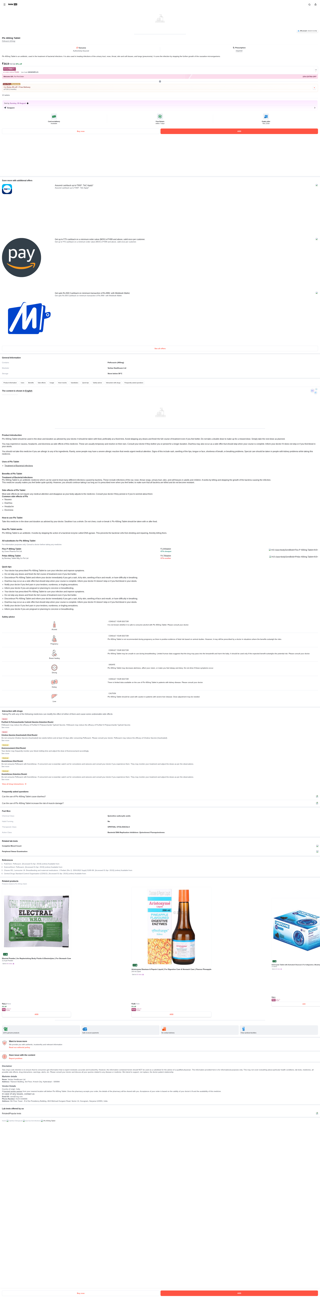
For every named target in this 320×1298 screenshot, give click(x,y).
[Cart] (315, 4)
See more (5, 727)
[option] (10, 383)
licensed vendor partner (13, 1091)
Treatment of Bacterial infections (18, 466)
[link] (13, 4)
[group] (160, 17)
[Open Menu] (4, 4)
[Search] (309, 4)
